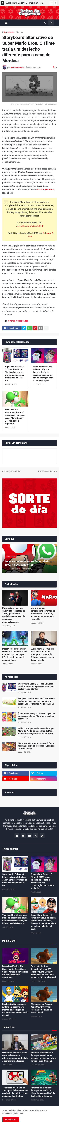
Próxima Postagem (46, 471)
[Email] (40, 328)
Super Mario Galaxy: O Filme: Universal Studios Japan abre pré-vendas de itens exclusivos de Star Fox (14, 373)
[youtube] (29, 835)
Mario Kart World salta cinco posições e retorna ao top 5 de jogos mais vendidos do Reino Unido (36, 746)
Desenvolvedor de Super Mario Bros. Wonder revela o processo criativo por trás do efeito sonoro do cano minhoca (15, 654)
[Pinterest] (35, 328)
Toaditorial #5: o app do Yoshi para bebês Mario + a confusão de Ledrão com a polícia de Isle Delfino (15, 1091)
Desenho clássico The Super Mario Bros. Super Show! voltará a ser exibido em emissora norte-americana (15, 972)
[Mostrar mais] (46, 328)
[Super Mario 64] (44, 638)
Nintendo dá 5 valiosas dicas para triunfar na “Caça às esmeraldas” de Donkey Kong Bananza (43, 1091)
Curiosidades (22, 321)
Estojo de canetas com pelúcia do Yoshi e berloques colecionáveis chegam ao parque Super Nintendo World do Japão (37, 701)
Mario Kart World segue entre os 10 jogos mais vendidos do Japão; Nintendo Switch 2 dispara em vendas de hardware (26, 3)
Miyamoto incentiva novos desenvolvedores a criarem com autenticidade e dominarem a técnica (15, 1056)
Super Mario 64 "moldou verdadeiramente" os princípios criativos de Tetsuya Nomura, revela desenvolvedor (42, 654)
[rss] (42, 835)
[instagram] (35, 835)
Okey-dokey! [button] (10, 1119)
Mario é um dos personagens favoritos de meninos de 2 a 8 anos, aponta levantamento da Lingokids (43, 613)
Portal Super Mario (45, 189)
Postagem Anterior (12, 471)
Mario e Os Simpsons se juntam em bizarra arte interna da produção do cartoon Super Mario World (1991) (15, 1010)
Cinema (19, 32)
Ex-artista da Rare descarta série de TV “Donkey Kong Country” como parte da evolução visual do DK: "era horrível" (43, 972)
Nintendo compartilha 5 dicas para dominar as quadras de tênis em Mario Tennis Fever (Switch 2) (43, 1056)
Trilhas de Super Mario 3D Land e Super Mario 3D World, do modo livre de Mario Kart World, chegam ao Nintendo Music (36, 731)
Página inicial (8, 32)
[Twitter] (23, 328)
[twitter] (23, 835)
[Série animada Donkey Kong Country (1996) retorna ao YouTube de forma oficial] (44, 994)
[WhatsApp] (29, 328)
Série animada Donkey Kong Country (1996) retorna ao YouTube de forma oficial (41, 1008)
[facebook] (16, 835)
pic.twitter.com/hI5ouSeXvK (29, 226)
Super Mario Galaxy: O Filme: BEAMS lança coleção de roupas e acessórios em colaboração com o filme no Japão (43, 373)
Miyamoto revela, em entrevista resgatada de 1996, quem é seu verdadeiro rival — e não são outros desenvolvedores (13, 615)
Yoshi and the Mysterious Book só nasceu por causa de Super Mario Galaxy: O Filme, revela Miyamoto (14, 416)
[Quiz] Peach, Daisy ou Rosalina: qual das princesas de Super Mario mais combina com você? (36, 716)
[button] (51, 3)
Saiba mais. (18, 1113)
